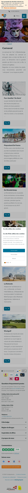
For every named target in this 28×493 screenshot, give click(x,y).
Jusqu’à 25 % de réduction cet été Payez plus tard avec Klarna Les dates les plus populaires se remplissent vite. (12, 5)
